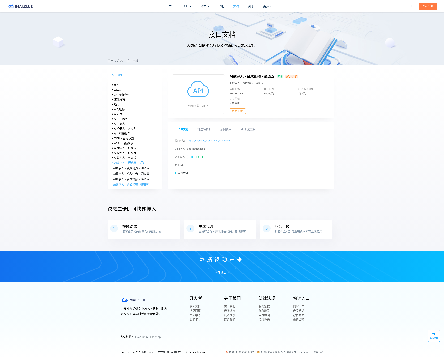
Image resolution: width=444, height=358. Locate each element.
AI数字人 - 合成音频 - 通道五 (131, 179)
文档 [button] (236, 6)
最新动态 (229, 310)
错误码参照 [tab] (204, 129)
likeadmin (141, 337)
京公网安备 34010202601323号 (278, 351)
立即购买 (239, 111)
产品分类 (298, 310)
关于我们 (229, 306)
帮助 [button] (221, 6)
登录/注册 (427, 6)
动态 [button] (203, 6)
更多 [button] (266, 6)
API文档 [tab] (183, 129)
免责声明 (264, 315)
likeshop (155, 337)
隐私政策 (264, 310)
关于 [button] (251, 6)
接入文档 (195, 306)
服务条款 (264, 306)
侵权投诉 (264, 319)
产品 (120, 61)
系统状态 (318, 352)
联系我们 (229, 319)
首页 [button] (172, 6)
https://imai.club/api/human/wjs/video (208, 140)
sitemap (303, 352)
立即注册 (221, 272)
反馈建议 (229, 315)
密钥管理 (298, 319)
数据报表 (195, 319)
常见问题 (195, 310)
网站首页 (298, 306)
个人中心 (195, 315)
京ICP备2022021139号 (241, 351)
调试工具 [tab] (249, 129)
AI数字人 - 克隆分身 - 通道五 (131, 168)
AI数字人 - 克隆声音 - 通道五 (131, 173)
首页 (110, 61)
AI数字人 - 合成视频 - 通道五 (131, 184)
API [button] (187, 6)
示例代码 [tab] (225, 129)
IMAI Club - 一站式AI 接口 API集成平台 (163, 352)
